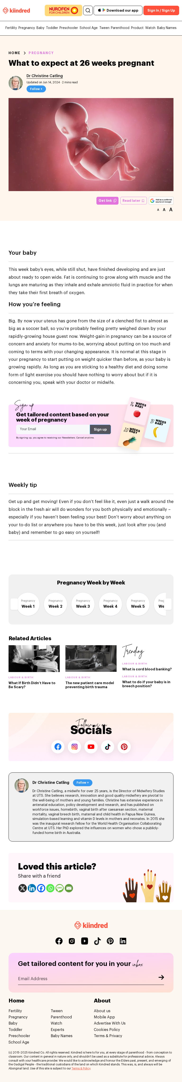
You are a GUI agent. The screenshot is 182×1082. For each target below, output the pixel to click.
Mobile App (104, 1017)
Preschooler (68, 28)
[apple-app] (99, 10)
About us (102, 1011)
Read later (132, 200)
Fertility (11, 28)
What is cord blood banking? (147, 669)
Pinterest (124, 746)
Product (137, 28)
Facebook (57, 746)
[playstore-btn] (104, 10)
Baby (40, 28)
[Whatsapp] (50, 888)
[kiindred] (16, 10)
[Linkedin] (32, 888)
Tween (104, 28)
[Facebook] (41, 888)
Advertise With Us (110, 1023)
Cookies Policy (107, 1030)
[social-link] (59, 941)
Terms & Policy (81, 1068)
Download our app (122, 10)
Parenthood (120, 28)
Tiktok (107, 746)
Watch (150, 28)
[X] (22, 888)
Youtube (91, 746)
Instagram (74, 746)
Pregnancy (26, 28)
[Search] (88, 10)
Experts (57, 1030)
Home (14, 53)
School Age (89, 28)
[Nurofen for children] (63, 10)
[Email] (69, 888)
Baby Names (167, 28)
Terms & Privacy (108, 1036)
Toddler (52, 28)
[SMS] (59, 888)
